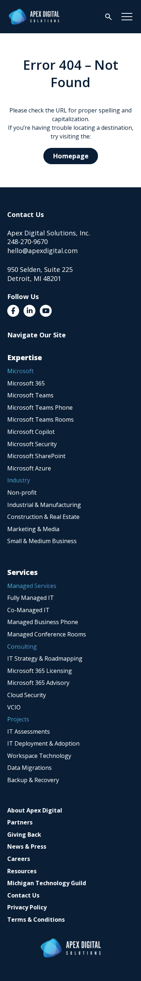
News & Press (26, 846)
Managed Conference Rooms (46, 634)
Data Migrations (29, 768)
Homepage (71, 156)
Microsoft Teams (30, 395)
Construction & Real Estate (43, 517)
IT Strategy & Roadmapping (44, 658)
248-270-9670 (27, 241)
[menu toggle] (126, 16)
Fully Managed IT (30, 598)
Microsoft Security (32, 444)
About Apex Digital (34, 810)
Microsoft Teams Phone (40, 407)
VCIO (14, 707)
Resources (22, 871)
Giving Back (24, 835)
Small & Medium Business (42, 541)
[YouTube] (46, 311)
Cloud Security (26, 695)
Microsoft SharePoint (36, 456)
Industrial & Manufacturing (44, 505)
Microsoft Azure (29, 468)
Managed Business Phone (42, 622)
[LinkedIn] (29, 311)
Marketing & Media (33, 529)
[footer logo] (70, 947)
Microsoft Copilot (31, 432)
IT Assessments (28, 731)
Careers (18, 859)
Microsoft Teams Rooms (40, 419)
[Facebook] (13, 311)
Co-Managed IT (28, 610)
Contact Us (23, 895)
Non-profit (22, 492)
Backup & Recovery (33, 780)
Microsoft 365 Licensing (39, 671)
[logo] (34, 17)
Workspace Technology (39, 756)
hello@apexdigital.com (42, 250)
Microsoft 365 (26, 383)
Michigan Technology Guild (46, 883)
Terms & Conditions (36, 920)
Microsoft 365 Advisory (38, 683)
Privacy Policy (27, 907)
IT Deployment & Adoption (43, 743)
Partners (20, 822)
